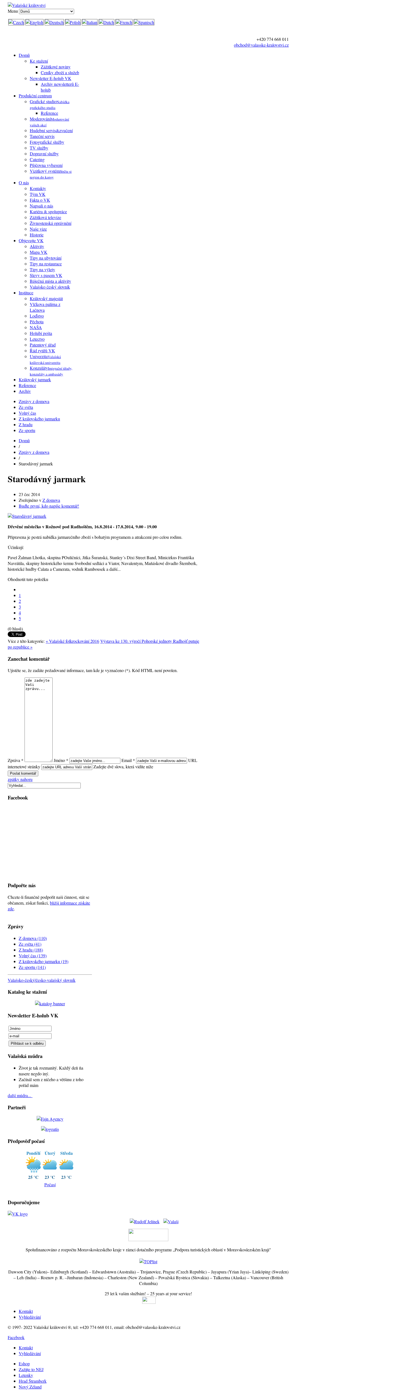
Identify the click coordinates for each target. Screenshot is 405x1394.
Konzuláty (51, 371)
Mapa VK (38, 252)
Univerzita (45, 359)
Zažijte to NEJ (31, 1369)
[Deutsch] (54, 22)
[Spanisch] (144, 22)
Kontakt (26, 1311)
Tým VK (37, 194)
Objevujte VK (31, 240)
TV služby (39, 148)
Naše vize (38, 229)
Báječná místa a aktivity (50, 281)
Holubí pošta (41, 333)
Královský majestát (46, 298)
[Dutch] (106, 22)
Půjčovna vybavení (46, 165)
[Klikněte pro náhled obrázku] (27, 516)
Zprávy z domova (34, 401)
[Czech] (16, 22)
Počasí (50, 1184)
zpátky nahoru (20, 779)
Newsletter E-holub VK (50, 78)
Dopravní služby (44, 153)
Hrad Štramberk (33, 1381)
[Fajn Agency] (50, 1119)
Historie (37, 235)
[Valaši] (171, 1219)
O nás (24, 182)
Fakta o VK (40, 200)
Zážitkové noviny (56, 67)
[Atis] (50, 1129)
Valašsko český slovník (50, 287)
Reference (49, 113)
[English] (34, 22)
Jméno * (61, 760)
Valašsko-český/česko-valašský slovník (41, 980)
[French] (124, 22)
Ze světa (26, 407)
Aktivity (37, 246)
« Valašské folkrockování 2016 (72, 641)
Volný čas (27, 413)
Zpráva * (15, 760)
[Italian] (89, 22)
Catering (37, 159)
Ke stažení (39, 61)
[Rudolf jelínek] (145, 1219)
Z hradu (26, 424)
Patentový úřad (43, 345)
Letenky (26, 1375)
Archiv (25, 391)
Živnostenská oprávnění (50, 223)
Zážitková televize (45, 217)
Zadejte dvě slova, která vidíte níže (123, 766)
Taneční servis (42, 136)
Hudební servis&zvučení (51, 130)
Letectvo (37, 339)
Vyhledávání (30, 1317)
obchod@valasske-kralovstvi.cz (261, 45)
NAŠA (36, 327)
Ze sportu (27, 430)
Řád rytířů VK (42, 350)
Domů (24, 55)
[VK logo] (18, 1214)
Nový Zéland (30, 1387)
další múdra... (20, 1095)
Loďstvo (37, 316)
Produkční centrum (35, 95)
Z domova (51, 500)
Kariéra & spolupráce (48, 211)
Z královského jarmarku (39, 419)
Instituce (26, 292)
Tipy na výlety (42, 269)
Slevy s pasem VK (46, 275)
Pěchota (37, 321)
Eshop (24, 1363)
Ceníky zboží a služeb (60, 72)
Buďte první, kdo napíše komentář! (49, 506)
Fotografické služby (47, 142)
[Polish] (72, 22)
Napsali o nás (41, 206)
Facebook (16, 1337)
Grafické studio (49, 104)
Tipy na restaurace (46, 263)
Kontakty (38, 188)
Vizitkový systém (51, 174)
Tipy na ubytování (45, 258)
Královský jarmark (35, 379)
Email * (128, 760)
